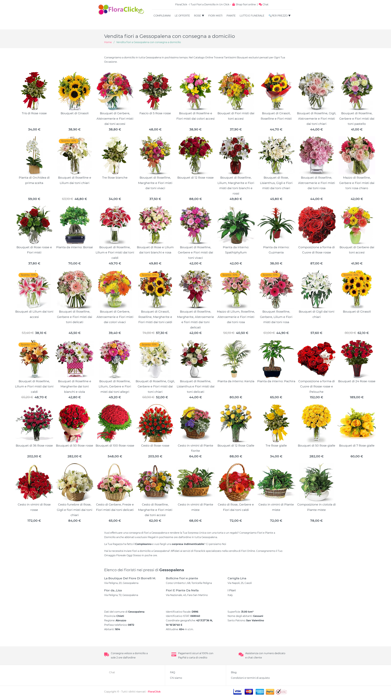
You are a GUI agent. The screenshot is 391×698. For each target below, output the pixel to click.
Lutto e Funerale (252, 15)
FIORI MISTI (215, 15)
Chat (265, 4)
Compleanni (162, 15)
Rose (197, 15)
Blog (234, 672)
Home (108, 42)
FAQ (172, 672)
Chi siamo (176, 677)
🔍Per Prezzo (278, 15)
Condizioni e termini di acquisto (250, 677)
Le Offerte (182, 15)
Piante (231, 15)
